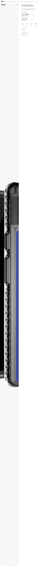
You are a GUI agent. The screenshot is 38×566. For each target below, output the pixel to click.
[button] (28, 28)
